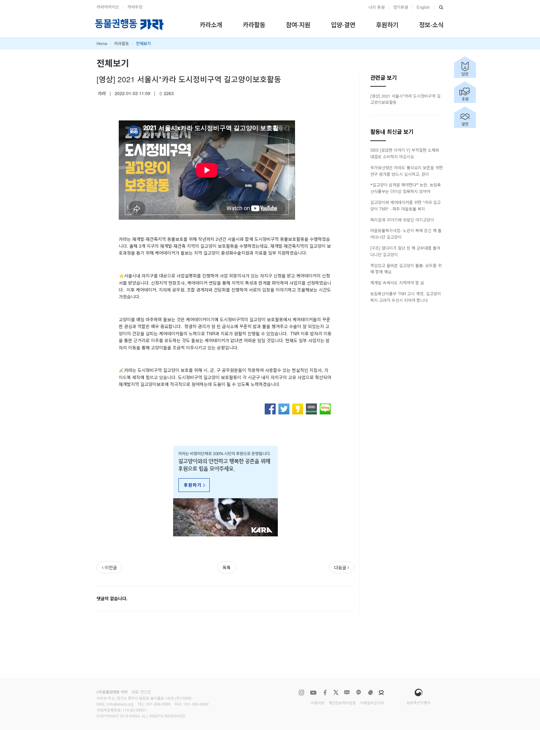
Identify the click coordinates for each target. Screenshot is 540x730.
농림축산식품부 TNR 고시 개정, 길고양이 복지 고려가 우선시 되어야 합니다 (405, 297)
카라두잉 (135, 7)
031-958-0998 (158, 704)
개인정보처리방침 (342, 702)
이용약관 (317, 702)
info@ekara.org (120, 704)
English (423, 7)
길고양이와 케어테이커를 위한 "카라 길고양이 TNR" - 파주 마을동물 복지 (405, 205)
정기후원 (400, 7)
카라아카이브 (108, 7)
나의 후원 (376, 7)
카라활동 (121, 43)
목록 (226, 567)
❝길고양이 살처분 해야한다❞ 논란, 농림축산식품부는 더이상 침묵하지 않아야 (405, 188)
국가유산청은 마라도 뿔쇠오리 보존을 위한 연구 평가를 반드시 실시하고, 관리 (406, 171)
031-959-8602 (196, 704)
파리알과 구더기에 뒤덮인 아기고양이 (402, 220)
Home (102, 43)
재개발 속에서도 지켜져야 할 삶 (397, 283)
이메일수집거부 (372, 702)
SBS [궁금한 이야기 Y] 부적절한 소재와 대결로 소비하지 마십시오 (404, 153)
